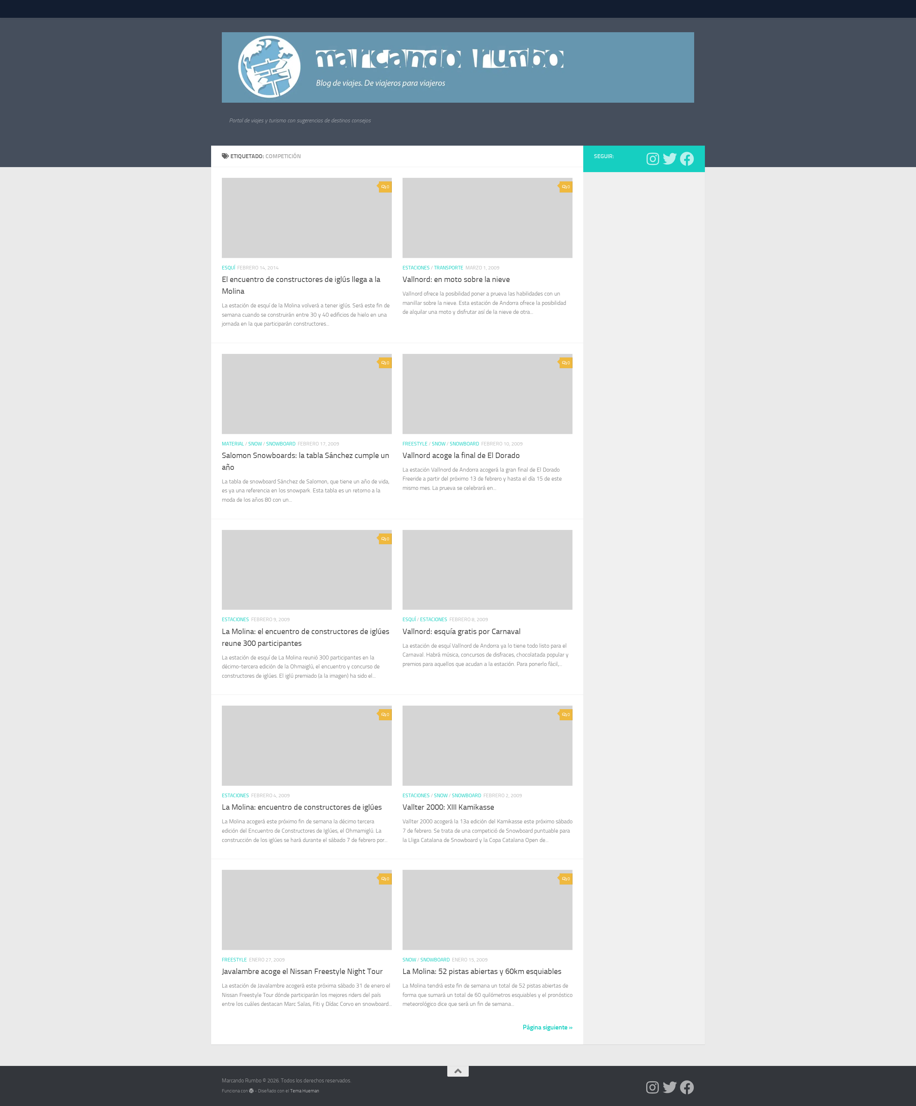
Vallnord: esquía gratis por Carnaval (462, 631)
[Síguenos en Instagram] (652, 159)
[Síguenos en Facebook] (687, 159)
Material (233, 444)
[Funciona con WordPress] (251, 1090)
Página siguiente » (547, 1027)
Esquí (228, 268)
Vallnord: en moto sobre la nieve (456, 279)
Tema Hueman (304, 1090)
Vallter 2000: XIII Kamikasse (448, 807)
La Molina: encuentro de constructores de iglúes (302, 807)
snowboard (281, 444)
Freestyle (415, 444)
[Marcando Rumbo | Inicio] (458, 67)
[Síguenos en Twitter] (670, 159)
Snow (255, 444)
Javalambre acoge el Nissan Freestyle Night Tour (302, 971)
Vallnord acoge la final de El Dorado (461, 455)
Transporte (448, 268)
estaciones (416, 268)
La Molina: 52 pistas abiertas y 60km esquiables (482, 971)
